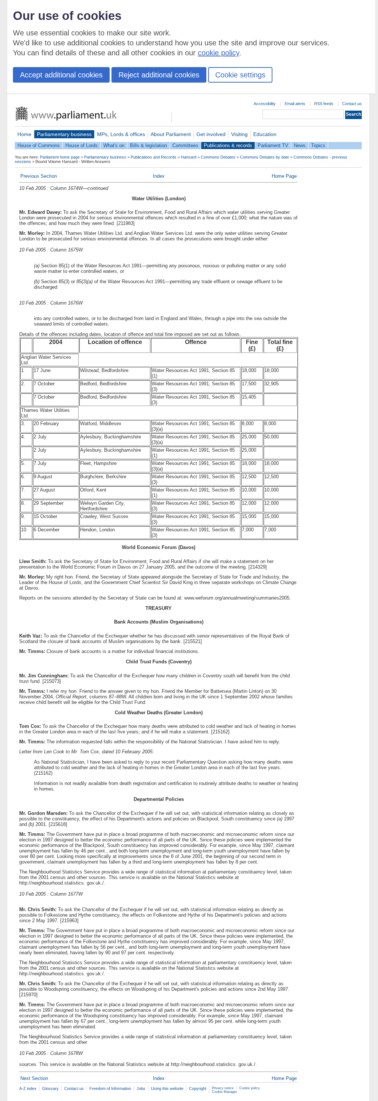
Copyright (197, 1088)
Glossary (50, 1088)
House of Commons (38, 145)
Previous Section (38, 176)
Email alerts (295, 103)
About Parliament (171, 134)
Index (159, 176)
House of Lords (81, 145)
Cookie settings (240, 75)
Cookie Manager (224, 1092)
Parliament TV (273, 145)
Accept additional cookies (61, 75)
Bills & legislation (148, 145)
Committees (185, 145)
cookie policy (218, 53)
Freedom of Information (110, 1088)
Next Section (34, 1078)
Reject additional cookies (158, 75)
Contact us (352, 103)
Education (264, 134)
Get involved (211, 134)
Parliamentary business (64, 134)
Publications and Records (153, 157)
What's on (113, 145)
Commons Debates (218, 157)
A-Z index (28, 1088)
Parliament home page (60, 157)
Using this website (167, 1088)
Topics (318, 145)
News (300, 145)
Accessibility (265, 103)
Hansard (188, 157)
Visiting (239, 134)
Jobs (141, 1088)
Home (24, 134)
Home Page (284, 176)
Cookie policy (249, 1088)
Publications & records (228, 145)
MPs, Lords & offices (121, 134)
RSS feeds (323, 103)
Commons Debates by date (264, 157)
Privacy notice (223, 1088)
